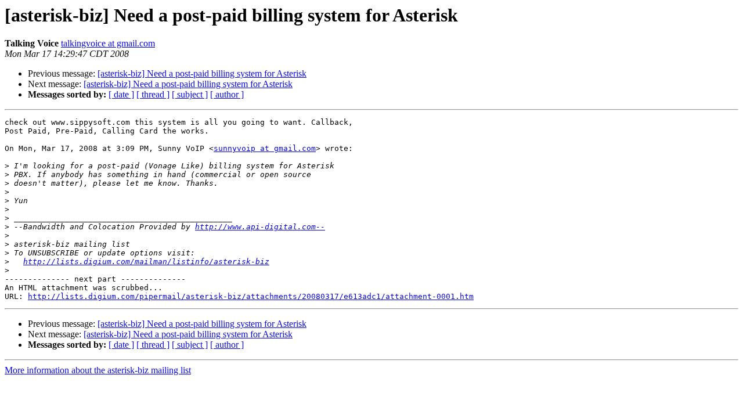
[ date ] (121, 94)
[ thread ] (152, 94)
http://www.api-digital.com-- (260, 226)
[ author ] (227, 94)
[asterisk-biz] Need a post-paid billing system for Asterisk (202, 73)
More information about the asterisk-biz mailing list (98, 370)
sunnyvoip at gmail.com (265, 148)
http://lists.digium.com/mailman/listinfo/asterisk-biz (146, 261)
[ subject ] (190, 94)
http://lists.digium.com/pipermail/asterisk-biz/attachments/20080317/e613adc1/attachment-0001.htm (251, 296)
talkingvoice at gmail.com (108, 43)
